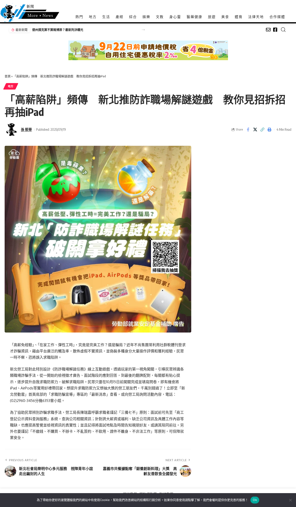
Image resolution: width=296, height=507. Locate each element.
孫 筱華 (26, 129)
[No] (290, 500)
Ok (255, 500)
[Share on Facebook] (248, 129)
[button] (143, 29)
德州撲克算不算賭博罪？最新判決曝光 (57, 29)
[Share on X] (255, 129)
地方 (11, 86)
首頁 (8, 76)
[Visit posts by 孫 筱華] (11, 130)
